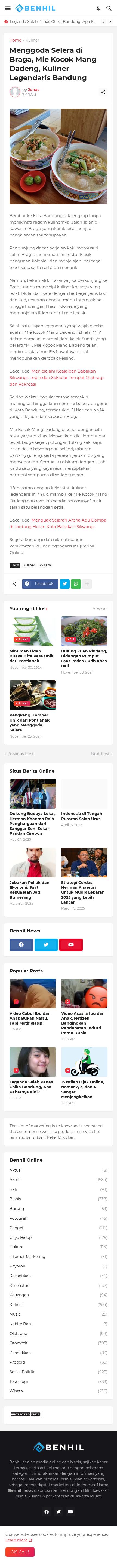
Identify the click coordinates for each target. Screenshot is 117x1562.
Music (58, 1314)
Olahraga (58, 1333)
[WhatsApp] (76, 584)
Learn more (16, 1540)
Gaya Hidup (58, 1237)
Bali (58, 1189)
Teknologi (58, 1381)
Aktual (58, 1179)
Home (15, 40)
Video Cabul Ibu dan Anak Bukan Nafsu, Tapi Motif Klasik (30, 1018)
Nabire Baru (58, 1323)
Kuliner (32, 40)
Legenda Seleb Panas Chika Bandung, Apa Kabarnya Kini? (54, 21)
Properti (58, 1362)
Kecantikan (58, 1275)
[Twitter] (65, 584)
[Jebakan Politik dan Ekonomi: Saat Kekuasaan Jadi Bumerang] (33, 862)
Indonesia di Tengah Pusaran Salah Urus (81, 816)
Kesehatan (58, 1285)
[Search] (110, 8)
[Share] (103, 92)
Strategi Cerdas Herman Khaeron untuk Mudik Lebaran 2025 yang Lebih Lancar (83, 892)
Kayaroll (58, 1266)
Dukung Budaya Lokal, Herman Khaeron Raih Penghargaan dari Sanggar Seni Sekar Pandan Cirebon (33, 823)
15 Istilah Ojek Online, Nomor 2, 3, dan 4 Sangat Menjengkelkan (82, 1089)
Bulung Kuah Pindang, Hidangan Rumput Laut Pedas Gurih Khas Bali (84, 658)
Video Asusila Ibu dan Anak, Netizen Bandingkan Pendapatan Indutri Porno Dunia (83, 1023)
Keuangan (58, 1295)
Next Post (100, 753)
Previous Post (20, 753)
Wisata (45, 565)
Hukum (58, 1247)
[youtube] (71, 945)
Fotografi (58, 1218)
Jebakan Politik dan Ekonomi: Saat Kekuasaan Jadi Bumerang (30, 890)
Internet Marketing (58, 1256)
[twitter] (46, 945)
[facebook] (21, 945)
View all (100, 608)
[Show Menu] (7, 8)
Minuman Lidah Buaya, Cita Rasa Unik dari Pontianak (31, 656)
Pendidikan (58, 1352)
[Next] (110, 21)
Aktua (58, 1170)
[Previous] (103, 21)
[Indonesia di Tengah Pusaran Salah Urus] (84, 794)
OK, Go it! (20, 1552)
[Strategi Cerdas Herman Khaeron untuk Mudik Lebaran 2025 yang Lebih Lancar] (84, 862)
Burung (58, 1208)
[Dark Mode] (98, 8)
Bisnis (58, 1198)
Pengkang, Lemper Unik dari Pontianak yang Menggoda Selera (30, 722)
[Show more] (87, 584)
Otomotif (58, 1343)
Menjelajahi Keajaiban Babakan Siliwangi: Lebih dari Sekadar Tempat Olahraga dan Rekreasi (57, 377)
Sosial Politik (58, 1372)
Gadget (58, 1227)
